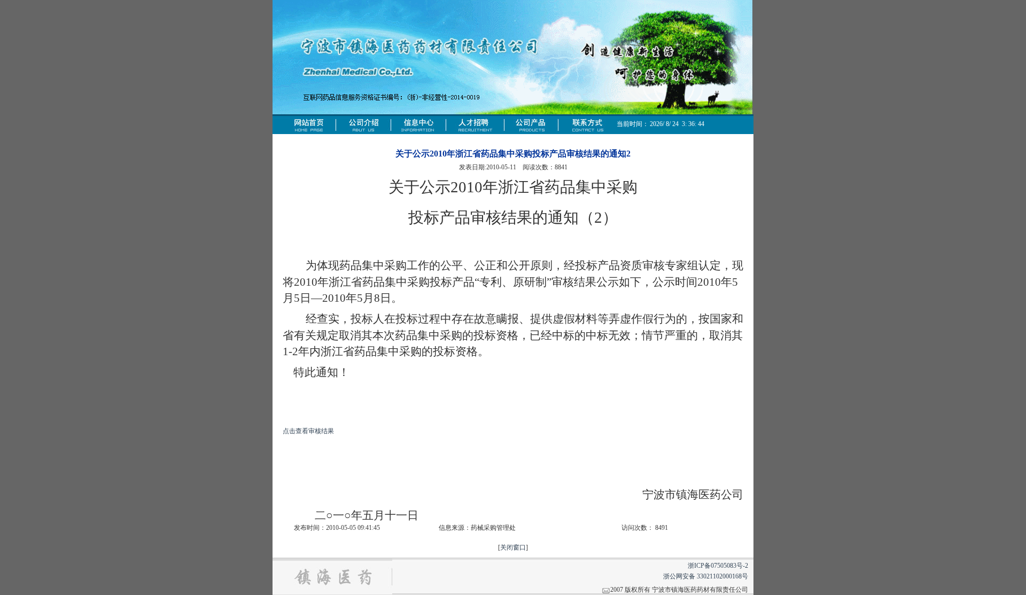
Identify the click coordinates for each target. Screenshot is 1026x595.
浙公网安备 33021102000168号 (705, 576)
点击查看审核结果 (308, 431)
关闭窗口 (513, 547)
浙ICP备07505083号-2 (718, 565)
